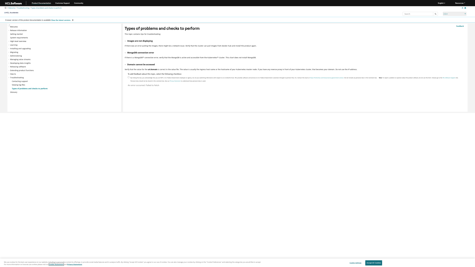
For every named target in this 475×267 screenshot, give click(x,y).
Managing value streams (20, 59)
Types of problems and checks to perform (46, 8)
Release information (18, 30)
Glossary (13, 92)
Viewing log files (18, 85)
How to (13, 74)
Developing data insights (20, 63)
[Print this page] (465, 8)
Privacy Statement (175, 81)
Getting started (16, 34)
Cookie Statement (56, 264)
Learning (13, 45)
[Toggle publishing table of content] (9, 25)
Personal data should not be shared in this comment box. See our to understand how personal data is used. (168, 81)
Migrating (14, 52)
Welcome (14, 27)
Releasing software (18, 66)
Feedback (460, 26)
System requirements (19, 37)
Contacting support (20, 81)
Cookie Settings (355, 263)
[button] (9, 27)
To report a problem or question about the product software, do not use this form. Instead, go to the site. (418, 78)
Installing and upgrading (20, 48)
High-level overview (18, 41)
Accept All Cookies (374, 263)
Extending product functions (22, 70)
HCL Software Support (449, 78)
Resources (459, 3)
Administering (16, 56)
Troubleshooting (23, 8)
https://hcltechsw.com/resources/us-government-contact (327, 78)
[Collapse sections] (463, 8)
